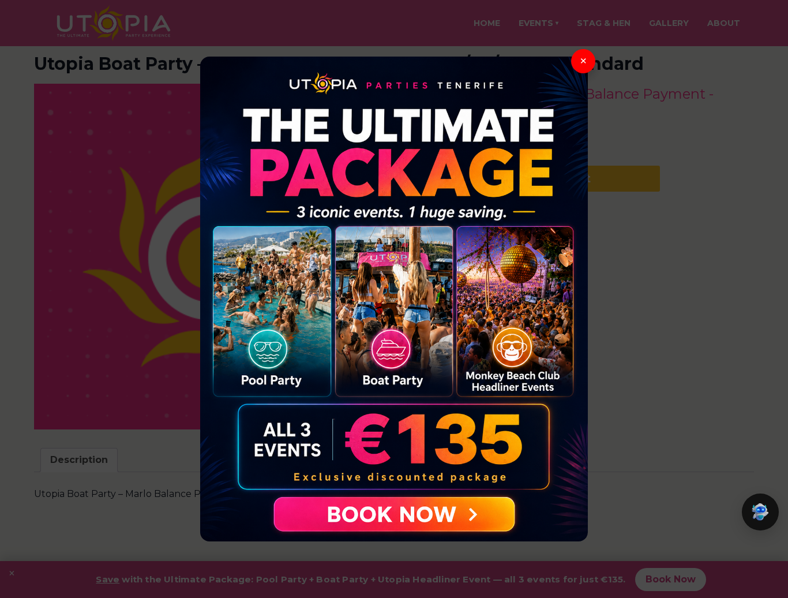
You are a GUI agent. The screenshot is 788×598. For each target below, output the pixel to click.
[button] (760, 512)
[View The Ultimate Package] (394, 299)
